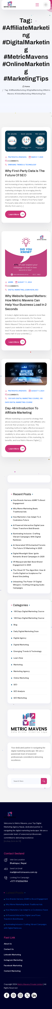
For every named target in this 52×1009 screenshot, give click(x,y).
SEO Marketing (20, 698)
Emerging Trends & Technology (22, 165)
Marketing (18, 664)
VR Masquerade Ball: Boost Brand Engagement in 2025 (27, 563)
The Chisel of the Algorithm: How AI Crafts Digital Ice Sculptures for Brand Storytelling (29, 573)
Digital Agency (20, 638)
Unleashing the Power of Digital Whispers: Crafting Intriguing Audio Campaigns (28, 584)
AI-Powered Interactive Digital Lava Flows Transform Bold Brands (28, 527)
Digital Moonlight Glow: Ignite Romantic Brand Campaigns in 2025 (28, 555)
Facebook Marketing (13, 965)
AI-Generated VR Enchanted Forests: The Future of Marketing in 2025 (29, 547)
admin (10, 282)
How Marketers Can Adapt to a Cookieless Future (27, 518)
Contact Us (9, 949)
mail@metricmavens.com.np (23, 872)
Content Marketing (12, 971)
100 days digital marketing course (23, 398)
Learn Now (29, 290)
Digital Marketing (16, 290)
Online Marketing (21, 678)
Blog (15, 624)
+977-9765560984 (19, 881)
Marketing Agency (22, 671)
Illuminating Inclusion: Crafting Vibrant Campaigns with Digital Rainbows (27, 536)
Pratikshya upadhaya (17, 157)
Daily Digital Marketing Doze (26, 631)
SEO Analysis (19, 691)
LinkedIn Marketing (12, 954)
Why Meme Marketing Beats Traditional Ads (25, 510)
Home (27, 86)
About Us (8, 943)
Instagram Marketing (13, 960)
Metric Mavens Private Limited (30, 984)
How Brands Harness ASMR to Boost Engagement (29, 502)
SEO (36, 290)
